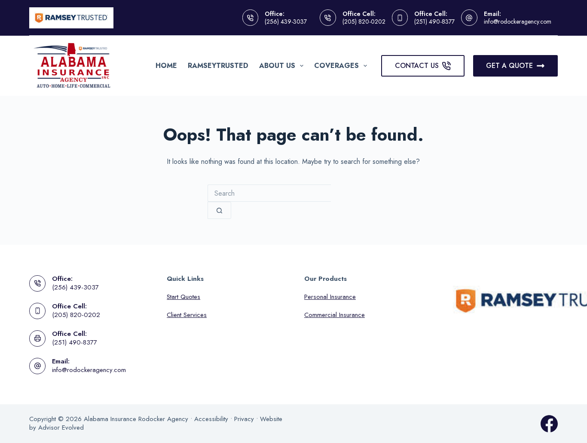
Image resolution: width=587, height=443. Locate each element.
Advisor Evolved (61, 427)
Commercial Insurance (334, 315)
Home (166, 66)
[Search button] (219, 210)
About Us (277, 66)
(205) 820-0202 (363, 21)
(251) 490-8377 (434, 21)
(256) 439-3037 (286, 21)
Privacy (244, 419)
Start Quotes (183, 296)
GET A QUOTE (509, 66)
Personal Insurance (330, 296)
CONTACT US (417, 66)
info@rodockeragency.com (517, 21)
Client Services (187, 315)
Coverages (336, 66)
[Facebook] (549, 423)
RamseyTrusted (218, 66)
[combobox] (269, 193)
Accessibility (211, 419)
